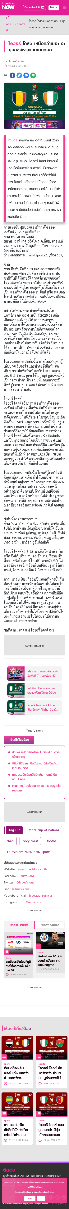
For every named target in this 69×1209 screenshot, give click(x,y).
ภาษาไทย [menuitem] (50, 15)
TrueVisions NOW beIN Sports (28, 851)
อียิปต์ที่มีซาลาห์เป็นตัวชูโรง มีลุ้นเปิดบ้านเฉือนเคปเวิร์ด (34, 765)
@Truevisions (20, 889)
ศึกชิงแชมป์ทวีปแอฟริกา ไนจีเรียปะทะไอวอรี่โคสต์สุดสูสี (36, 754)
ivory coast (30, 841)
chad (10, 841)
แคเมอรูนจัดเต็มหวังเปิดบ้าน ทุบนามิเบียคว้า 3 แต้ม (34, 777)
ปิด (41, 1198)
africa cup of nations (44, 830)
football (52, 841)
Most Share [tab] (50, 924)
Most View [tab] (19, 924)
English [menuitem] (51, 21)
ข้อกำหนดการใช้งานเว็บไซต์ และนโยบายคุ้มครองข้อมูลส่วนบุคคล (34, 1192)
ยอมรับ (29, 1198)
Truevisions (26, 876)
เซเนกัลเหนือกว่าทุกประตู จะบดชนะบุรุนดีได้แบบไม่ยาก (36, 788)
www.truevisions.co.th (32, 869)
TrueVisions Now (31, 902)
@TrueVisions (25, 882)
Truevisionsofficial (41, 895)
